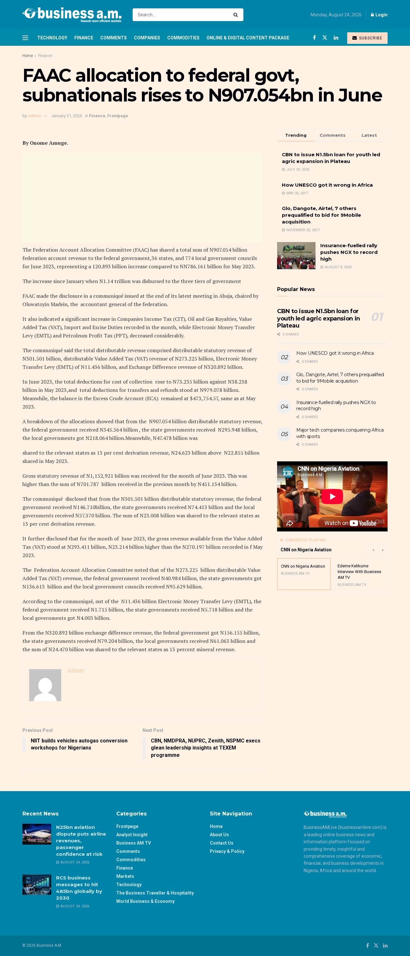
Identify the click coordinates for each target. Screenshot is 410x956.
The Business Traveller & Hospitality (155, 892)
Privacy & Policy (227, 851)
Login (381, 14)
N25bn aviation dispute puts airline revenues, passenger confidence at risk (81, 840)
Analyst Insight (132, 834)
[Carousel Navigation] (378, 550)
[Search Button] (236, 14)
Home (27, 55)
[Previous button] (373, 550)
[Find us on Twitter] (324, 37)
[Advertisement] (142, 198)
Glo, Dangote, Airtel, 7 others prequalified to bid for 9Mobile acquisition (321, 215)
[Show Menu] (25, 38)
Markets (125, 876)
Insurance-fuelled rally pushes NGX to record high (349, 252)
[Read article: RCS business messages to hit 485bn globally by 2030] (36, 884)
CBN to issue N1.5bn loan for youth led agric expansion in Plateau (318, 318)
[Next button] (383, 550)
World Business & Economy (145, 901)
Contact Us (222, 843)
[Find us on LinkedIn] (336, 37)
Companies (147, 37)
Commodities (183, 37)
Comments (113, 37)
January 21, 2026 (66, 115)
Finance (83, 37)
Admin (34, 115)
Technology (52, 37)
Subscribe (370, 38)
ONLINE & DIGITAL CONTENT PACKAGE (248, 37)
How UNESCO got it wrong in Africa (327, 185)
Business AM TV (133, 843)
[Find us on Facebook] (314, 37)
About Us (219, 834)
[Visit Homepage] (71, 14)
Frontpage (117, 115)
